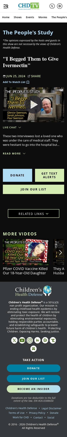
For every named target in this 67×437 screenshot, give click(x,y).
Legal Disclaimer (51, 408)
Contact (38, 417)
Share (36, 76)
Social (50, 417)
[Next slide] (60, 252)
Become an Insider (33, 389)
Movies (42, 17)
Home (5, 17)
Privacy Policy (37, 413)
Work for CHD (21, 417)
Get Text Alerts (49, 175)
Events (30, 17)
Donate (17, 175)
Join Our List (33, 189)
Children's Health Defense (21, 408)
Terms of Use (16, 413)
